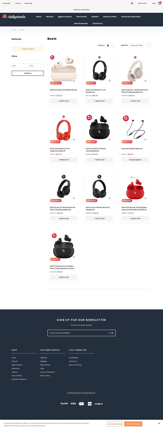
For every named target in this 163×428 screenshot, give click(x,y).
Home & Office (17, 376)
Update (27, 73)
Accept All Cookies (133, 424)
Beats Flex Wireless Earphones (132, 149)
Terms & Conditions (47, 372)
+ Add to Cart (63, 101)
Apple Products (17, 365)
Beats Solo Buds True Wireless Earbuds (63, 90)
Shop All (15, 361)
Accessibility (73, 358)
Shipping (43, 361)
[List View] (112, 45)
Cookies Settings (115, 424)
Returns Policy (45, 365)
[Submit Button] (110, 333)
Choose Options (135, 160)
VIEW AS (101, 45)
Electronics (16, 368)
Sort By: (124, 45)
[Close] (159, 423)
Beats (22, 30)
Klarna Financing (75, 365)
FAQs (42, 368)
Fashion (15, 372)
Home (14, 30)
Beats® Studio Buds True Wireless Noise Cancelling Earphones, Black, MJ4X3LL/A (62, 268)
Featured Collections (19, 379)
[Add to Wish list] (74, 80)
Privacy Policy (45, 376)
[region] (81, 424)
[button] (132, 3)
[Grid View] (108, 45)
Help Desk (43, 358)
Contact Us (73, 361)
